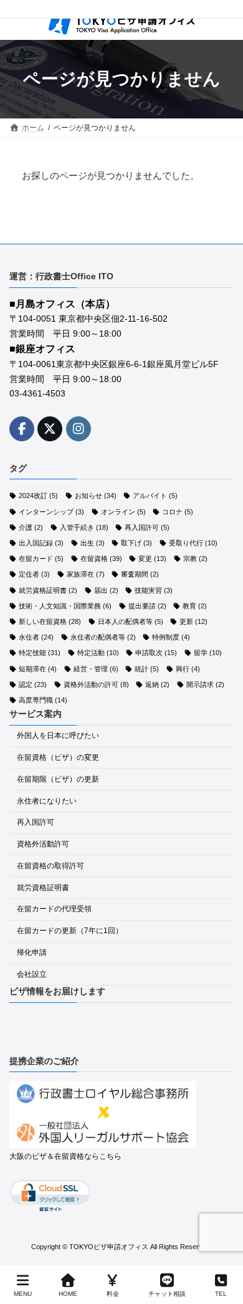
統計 (147, 668)
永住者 (36, 637)
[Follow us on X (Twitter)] (49, 428)
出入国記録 (41, 543)
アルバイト (155, 495)
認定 (33, 684)
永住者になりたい (47, 800)
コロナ (177, 511)
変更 (152, 558)
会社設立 (32, 973)
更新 (193, 621)
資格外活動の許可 (96, 684)
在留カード (41, 558)
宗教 (195, 558)
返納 (157, 684)
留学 (208, 652)
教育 (195, 605)
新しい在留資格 (50, 621)
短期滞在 (38, 668)
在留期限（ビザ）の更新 (58, 778)
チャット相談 (167, 1293)
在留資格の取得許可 (50, 865)
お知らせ (96, 495)
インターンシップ (51, 511)
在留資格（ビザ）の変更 (58, 757)
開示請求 (205, 684)
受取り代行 (193, 543)
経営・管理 (96, 668)
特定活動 (98, 652)
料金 (113, 1293)
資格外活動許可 (43, 844)
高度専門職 (43, 700)
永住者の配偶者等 (103, 637)
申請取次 (156, 652)
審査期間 (140, 574)
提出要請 (147, 605)
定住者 (34, 574)
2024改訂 (38, 495)
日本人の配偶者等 (130, 621)
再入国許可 (147, 526)
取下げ (136, 543)
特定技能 (39, 652)
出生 (92, 543)
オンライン (123, 511)
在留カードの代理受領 (54, 908)
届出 (106, 589)
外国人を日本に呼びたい (58, 735)
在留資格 (101, 558)
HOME (68, 1293)
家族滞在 (86, 574)
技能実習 (154, 589)
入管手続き (84, 526)
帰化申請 (32, 952)
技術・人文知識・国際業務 (65, 605)
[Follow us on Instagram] (78, 428)
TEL (221, 1293)
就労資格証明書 (48, 589)
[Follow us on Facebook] (21, 428)
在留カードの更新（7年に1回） (70, 930)
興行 (188, 668)
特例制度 (171, 637)
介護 (31, 526)
